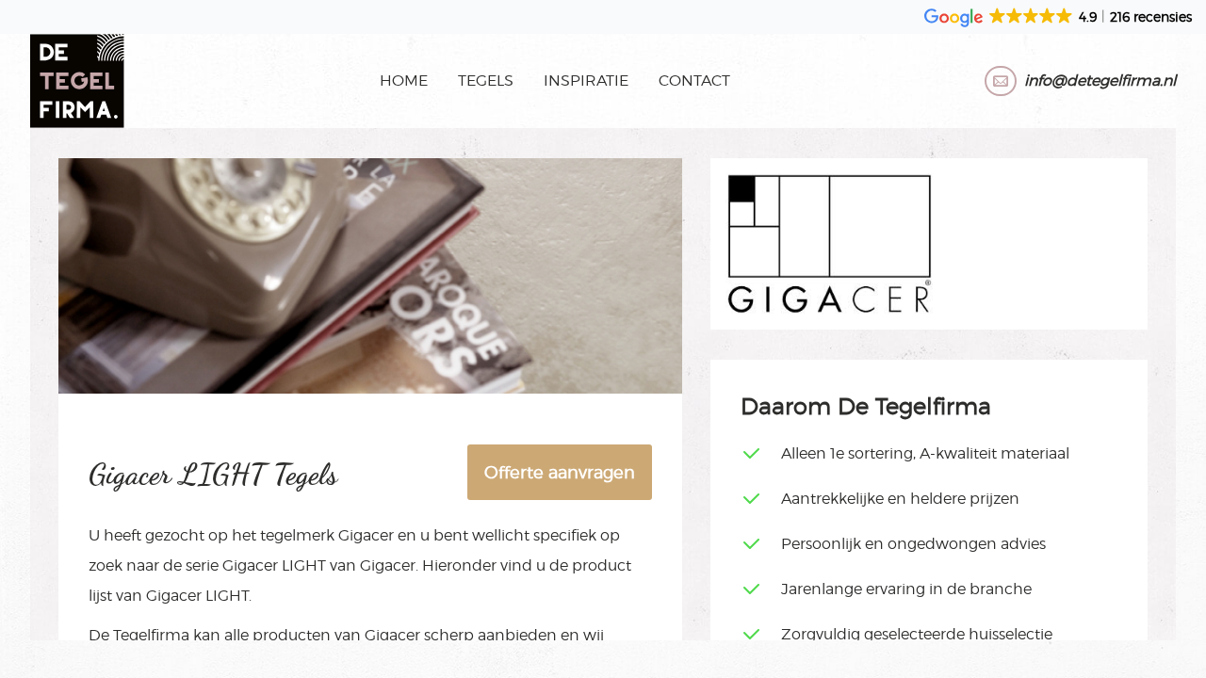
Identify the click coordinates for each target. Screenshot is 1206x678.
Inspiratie (586, 80)
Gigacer (366, 535)
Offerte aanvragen (559, 472)
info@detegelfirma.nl (1100, 80)
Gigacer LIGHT (274, 565)
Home (404, 80)
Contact (694, 80)
